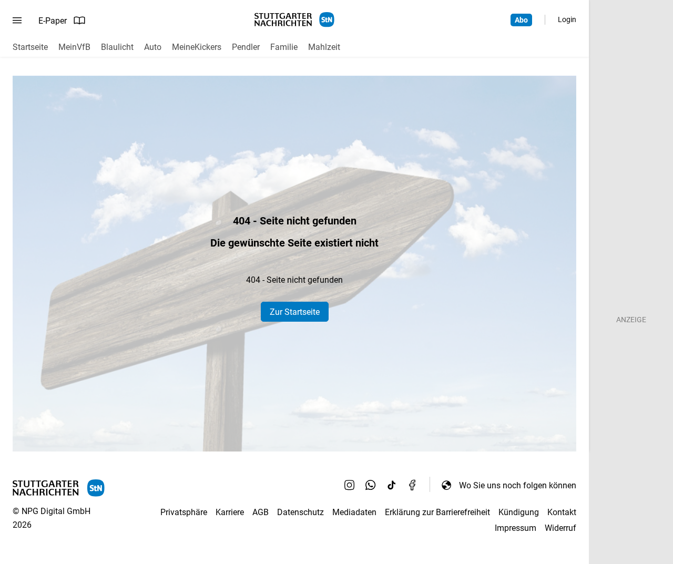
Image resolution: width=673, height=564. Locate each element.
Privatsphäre (183, 512)
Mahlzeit (324, 47)
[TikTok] (391, 485)
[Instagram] (349, 485)
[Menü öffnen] (17, 20)
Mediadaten (354, 512)
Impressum (515, 528)
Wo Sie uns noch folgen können (517, 485)
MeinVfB (74, 47)
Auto (152, 47)
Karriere (230, 512)
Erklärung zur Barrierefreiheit (437, 512)
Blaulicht (117, 47)
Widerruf (560, 528)
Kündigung (518, 512)
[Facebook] (412, 485)
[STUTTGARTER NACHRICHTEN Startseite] (294, 19)
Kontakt (561, 512)
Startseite (30, 47)
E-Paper (52, 21)
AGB (260, 512)
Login (567, 19)
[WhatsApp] (370, 485)
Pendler (246, 47)
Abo (521, 20)
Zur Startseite (295, 312)
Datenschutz (300, 512)
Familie (284, 47)
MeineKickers (196, 47)
